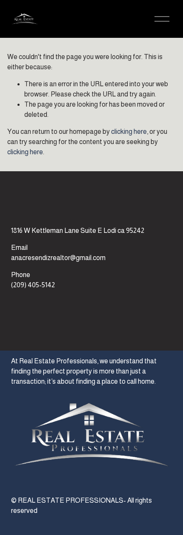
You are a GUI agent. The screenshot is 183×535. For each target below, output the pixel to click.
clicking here (129, 131)
